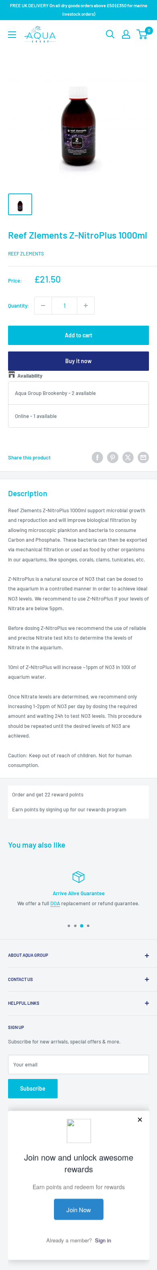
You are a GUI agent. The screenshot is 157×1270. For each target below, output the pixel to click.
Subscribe (32, 1088)
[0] (142, 34)
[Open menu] (12, 34)
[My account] (126, 34)
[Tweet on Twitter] (128, 457)
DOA (55, 903)
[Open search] (110, 34)
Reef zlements (26, 253)
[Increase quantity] (85, 305)
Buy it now (78, 361)
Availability (30, 375)
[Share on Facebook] (97, 457)
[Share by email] (143, 457)
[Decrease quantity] (43, 305)
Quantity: (18, 305)
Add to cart (78, 335)
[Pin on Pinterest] (112, 457)
